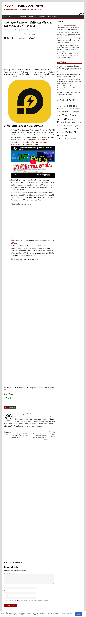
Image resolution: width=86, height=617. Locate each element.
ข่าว (10, 16)
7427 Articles (29, 414)
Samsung (65, 125)
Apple (72, 100)
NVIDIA (73, 122)
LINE (66, 118)
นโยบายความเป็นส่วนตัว (52, 16)
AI (58, 100)
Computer (78, 103)
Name (6, 586)
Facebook (71, 105)
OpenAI (78, 122)
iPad (66, 115)
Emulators (12, 407)
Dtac (61, 106)
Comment (7, 573)
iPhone (73, 115)
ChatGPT (69, 103)
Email (5, 591)
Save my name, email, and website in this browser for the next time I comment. (27, 601)
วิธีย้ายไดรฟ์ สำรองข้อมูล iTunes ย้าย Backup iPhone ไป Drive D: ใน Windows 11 (69, 88)
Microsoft (61, 122)
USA (78, 129)
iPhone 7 (59, 119)
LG (62, 119)
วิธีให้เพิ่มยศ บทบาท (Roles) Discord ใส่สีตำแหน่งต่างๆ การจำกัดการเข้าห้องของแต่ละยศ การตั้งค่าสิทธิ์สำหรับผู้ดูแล (68, 34)
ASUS (64, 103)
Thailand (65, 128)
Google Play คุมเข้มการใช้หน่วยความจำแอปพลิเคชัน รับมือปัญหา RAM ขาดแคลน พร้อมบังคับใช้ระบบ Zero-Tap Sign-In (68, 27)
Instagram (75, 112)
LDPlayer (14, 243)
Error (64, 106)
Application (60, 103)
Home (5, 16)
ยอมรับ (79, 614)
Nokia (68, 122)
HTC (65, 112)
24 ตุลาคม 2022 (10, 30)
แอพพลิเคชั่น (31, 16)
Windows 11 (64, 135)
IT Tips (15, 16)
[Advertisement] (29, 52)
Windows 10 (70, 131)
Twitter (74, 129)
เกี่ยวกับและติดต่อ (41, 16)
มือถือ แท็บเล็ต (23, 16)
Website (6, 596)
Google (60, 111)
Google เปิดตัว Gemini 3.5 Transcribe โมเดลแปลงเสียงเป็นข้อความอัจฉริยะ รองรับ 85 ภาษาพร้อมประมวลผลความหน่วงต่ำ (69, 55)
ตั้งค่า (36, 615)
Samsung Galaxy (75, 126)
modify (18, 30)
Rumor (59, 126)
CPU (58, 106)
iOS (62, 115)
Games (70, 109)
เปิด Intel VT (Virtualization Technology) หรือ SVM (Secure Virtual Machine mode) (30, 142)
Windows (60, 132)
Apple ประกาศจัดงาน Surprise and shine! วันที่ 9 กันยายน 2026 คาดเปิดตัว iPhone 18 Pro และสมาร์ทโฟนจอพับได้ (69, 40)
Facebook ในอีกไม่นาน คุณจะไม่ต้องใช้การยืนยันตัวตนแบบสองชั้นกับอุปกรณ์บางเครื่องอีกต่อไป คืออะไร (69, 81)
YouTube (73, 138)
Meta (71, 119)
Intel (58, 115)
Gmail (78, 109)
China (73, 103)
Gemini (75, 109)
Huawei (69, 112)
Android (64, 100)
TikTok (70, 129)
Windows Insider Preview (63, 138)
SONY (58, 129)
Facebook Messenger (62, 109)
